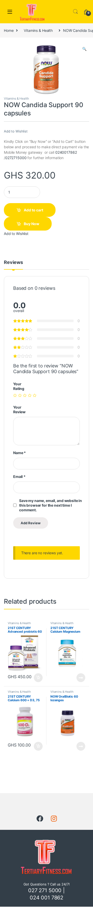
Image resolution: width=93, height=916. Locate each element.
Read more (80, 677)
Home (8, 30)
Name (19, 452)
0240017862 (66, 152)
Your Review (19, 409)
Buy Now (31, 223)
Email (19, 476)
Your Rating (18, 386)
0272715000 (16, 158)
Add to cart (33, 210)
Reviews (13, 262)
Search (75, 11)
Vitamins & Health (38, 30)
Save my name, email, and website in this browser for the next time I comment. (50, 505)
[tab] (13, 264)
